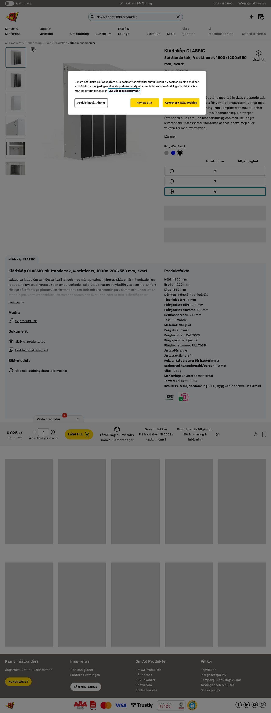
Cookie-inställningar (91, 102)
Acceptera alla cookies (181, 102)
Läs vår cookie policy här (124, 91)
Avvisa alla (144, 102)
